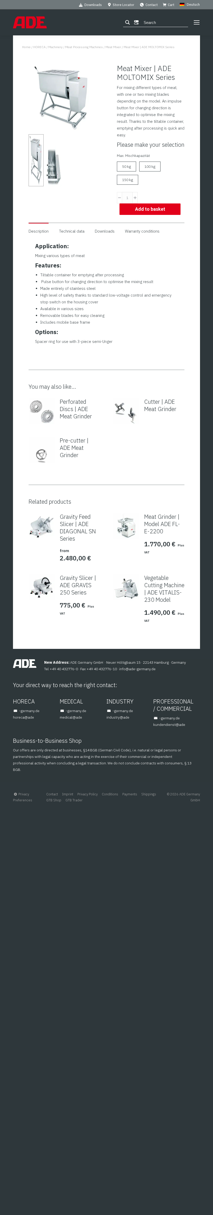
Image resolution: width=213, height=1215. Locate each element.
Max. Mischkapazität (133, 155)
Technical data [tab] (71, 231)
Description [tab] (39, 231)
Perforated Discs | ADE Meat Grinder (76, 409)
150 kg (127, 179)
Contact (151, 5)
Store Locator (123, 5)
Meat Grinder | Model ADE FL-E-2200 (162, 524)
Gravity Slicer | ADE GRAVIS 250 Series (78, 585)
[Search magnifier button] (127, 22)
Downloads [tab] (105, 231)
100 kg (149, 166)
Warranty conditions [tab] (142, 231)
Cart (171, 5)
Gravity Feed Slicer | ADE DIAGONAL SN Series (78, 527)
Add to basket (150, 209)
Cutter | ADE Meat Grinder (160, 405)
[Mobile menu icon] (196, 22)
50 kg (126, 166)
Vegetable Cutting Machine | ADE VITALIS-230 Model (164, 588)
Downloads (93, 5)
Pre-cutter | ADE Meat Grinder (74, 448)
